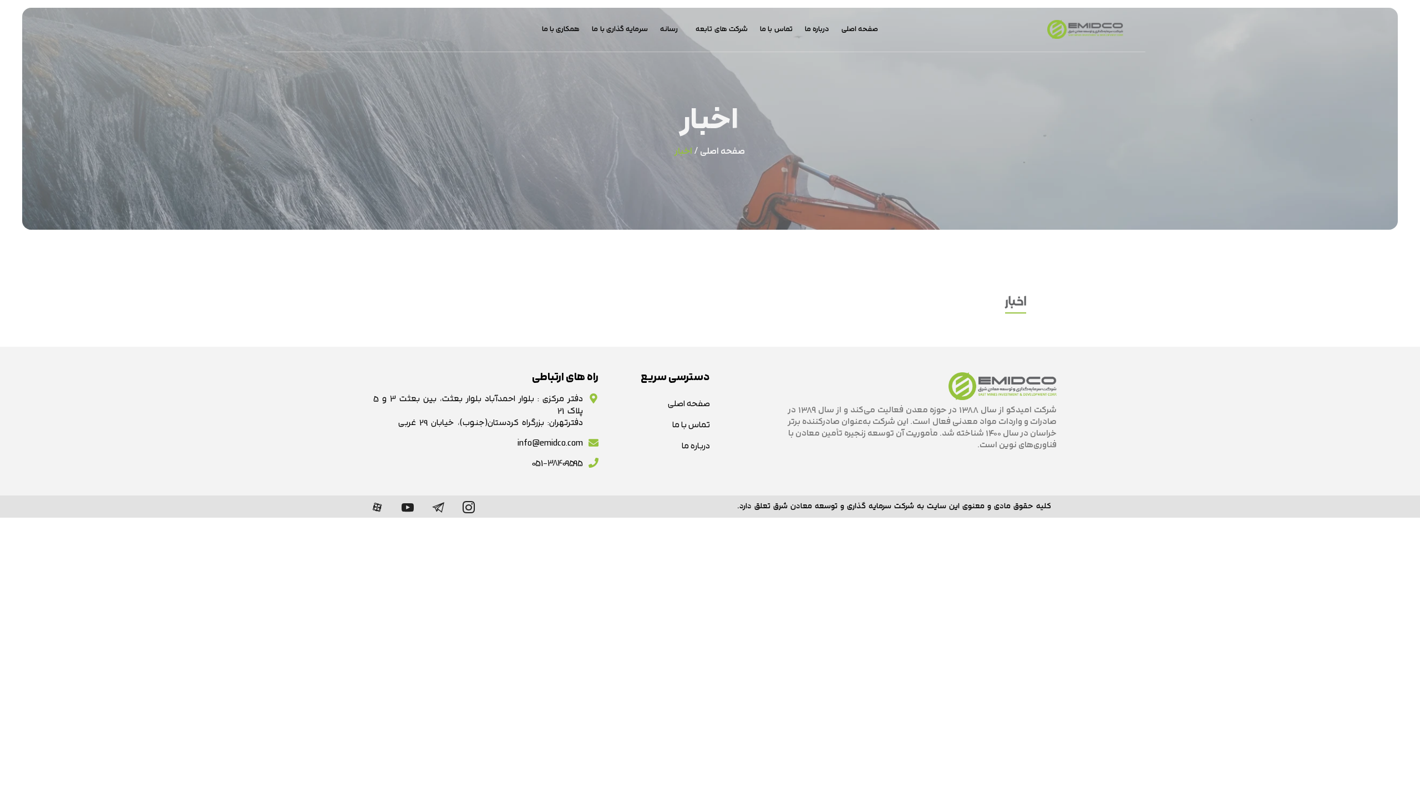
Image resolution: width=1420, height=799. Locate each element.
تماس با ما (776, 29)
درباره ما (817, 29)
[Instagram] (469, 506)
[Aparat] (377, 506)
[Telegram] (438, 506)
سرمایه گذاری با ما (620, 29)
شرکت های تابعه (722, 29)
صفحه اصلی (859, 29)
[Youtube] (408, 506)
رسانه (669, 29)
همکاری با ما (561, 29)
